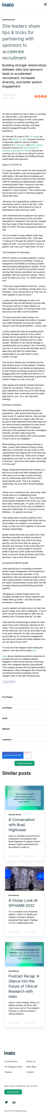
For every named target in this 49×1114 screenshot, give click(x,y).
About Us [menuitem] (30, 1061)
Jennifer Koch (8, 95)
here (34, 650)
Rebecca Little (19, 139)
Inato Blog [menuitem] (31, 1067)
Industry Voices (9, 682)
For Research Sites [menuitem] (13, 1067)
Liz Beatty (34, 136)
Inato (4, 656)
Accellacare (19, 145)
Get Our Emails (13, 1092)
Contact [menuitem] (30, 1072)
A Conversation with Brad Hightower (22, 824)
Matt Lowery (36, 145)
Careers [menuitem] (8, 1072)
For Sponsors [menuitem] (11, 1061)
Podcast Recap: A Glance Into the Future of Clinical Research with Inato (24, 986)
